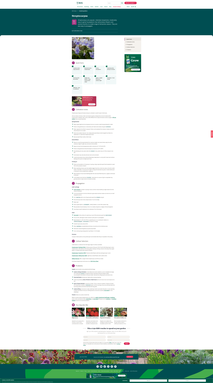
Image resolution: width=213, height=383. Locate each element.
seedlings (78, 226)
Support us (77, 371)
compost (92, 151)
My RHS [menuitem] (133, 6)
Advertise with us (121, 371)
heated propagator (78, 221)
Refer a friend (116, 371)
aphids (97, 297)
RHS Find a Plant (94, 261)
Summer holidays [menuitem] (117, 6)
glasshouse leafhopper (104, 297)
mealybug (112, 297)
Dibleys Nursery (75, 258)
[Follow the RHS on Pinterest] (115, 366)
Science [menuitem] (105, 6)
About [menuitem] (128, 6)
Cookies (88, 371)
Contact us (81, 371)
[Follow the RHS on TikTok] (105, 366)
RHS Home (74, 11)
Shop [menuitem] (110, 6)
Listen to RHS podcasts (133, 371)
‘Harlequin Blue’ (79, 247)
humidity (89, 177)
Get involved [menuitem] (80, 6)
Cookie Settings (124, 380)
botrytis (108, 299)
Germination (86, 221)
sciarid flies (88, 299)
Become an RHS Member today (106, 357)
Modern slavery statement (105, 371)
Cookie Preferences (94, 371)
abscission (88, 285)
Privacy (85, 371)
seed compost (108, 215)
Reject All (148, 380)
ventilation (108, 126)
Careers (111, 371)
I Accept (187, 380)
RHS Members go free (88, 97)
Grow (135, 60)
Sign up (126, 343)
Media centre (127, 371)
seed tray (78, 197)
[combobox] (114, 3)
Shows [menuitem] (91, 6)
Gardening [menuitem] (86, 6)
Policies (99, 371)
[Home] (79, 3)
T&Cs (110, 342)
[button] (212, 134)
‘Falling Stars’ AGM (79, 255)
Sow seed (76, 215)
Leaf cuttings (77, 189)
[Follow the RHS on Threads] (108, 366)
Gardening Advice (83, 11)
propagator (86, 204)
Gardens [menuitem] (96, 6)
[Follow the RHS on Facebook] (112, 366)
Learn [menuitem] (101, 6)
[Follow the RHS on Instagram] (97, 366)
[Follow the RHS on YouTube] (101, 366)
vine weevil (106, 290)
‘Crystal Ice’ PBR (79, 253)
